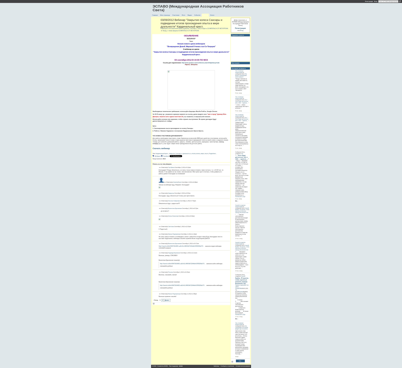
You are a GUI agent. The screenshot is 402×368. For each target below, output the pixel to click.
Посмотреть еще (240, 196)
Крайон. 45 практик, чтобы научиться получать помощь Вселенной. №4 (242, 211)
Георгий (237, 205)
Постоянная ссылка (160, 167)
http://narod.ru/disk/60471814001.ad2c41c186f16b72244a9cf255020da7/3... (181, 246)
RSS (154, 304)
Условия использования (243, 366)
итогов (194, 153)
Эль (236, 71)
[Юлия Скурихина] (156, 24)
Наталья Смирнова (174, 201)
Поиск (400, 1)
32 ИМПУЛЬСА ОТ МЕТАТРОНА (217, 28)
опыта (206, 153)
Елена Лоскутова (173, 216)
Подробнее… (213, 153)
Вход (375, 1)
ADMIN (166, 366)
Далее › (167, 300)
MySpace (157, 156)
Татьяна (170, 272)
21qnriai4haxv (177, 182)
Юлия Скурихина (183, 28)
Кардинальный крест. (162, 153)
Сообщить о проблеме (227, 366)
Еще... (240, 360)
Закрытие (172, 153)
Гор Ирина (171, 167)
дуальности (186, 153)
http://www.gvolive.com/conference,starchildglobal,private (200, 63)
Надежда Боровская (174, 253)
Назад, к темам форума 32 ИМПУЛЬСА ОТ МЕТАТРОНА (181, 30)
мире (202, 153)
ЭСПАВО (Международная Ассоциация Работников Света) (198, 8)
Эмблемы (216, 366)
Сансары (178, 153)
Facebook (166, 156)
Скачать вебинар (161, 148)
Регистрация (369, 1)
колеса (198, 153)
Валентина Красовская (175, 208)
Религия (240, 291)
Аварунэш (171, 193)
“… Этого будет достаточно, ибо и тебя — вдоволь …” (242, 101)
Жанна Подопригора (174, 234)
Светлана (171, 226)
